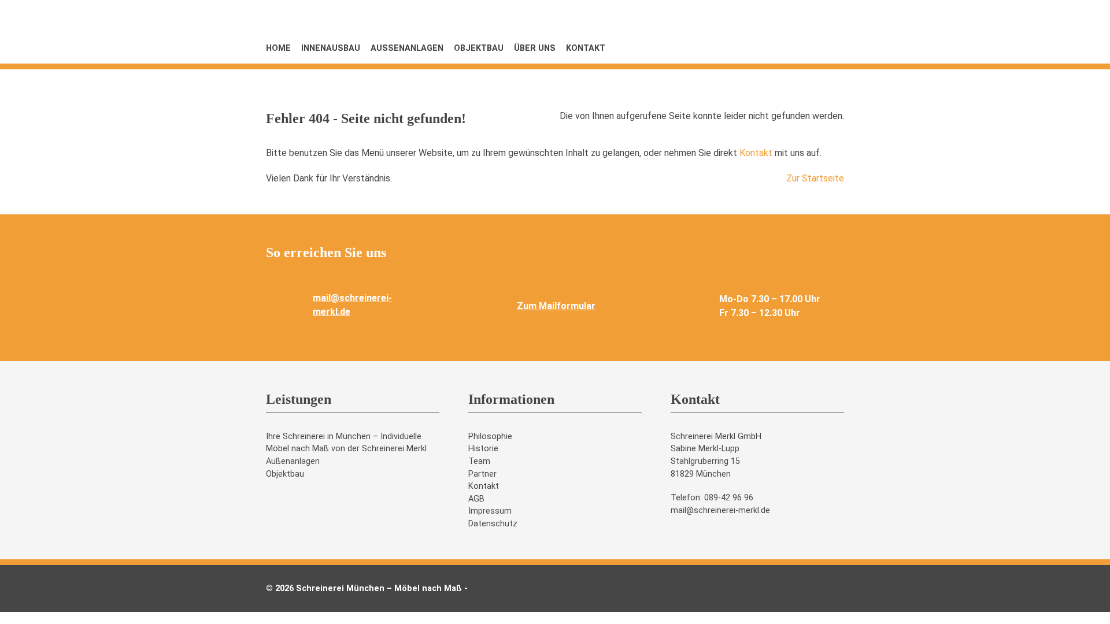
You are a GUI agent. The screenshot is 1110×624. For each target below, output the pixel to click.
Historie (483, 449)
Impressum (490, 511)
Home (278, 48)
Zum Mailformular (556, 305)
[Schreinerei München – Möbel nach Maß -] (757, 95)
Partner (482, 474)
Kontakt (585, 48)
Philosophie (490, 436)
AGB (476, 499)
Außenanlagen (407, 48)
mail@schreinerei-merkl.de (720, 510)
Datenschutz (492, 524)
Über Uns (535, 48)
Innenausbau (330, 48)
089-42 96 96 (728, 498)
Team (479, 461)
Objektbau (479, 48)
